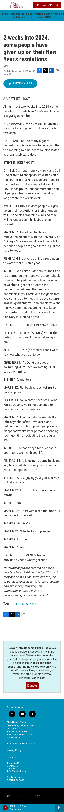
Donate (32, 685)
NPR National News (25, 603)
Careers (11, 768)
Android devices (15, 780)
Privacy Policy (14, 750)
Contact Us (13, 766)
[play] (5, 807)
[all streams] (59, 808)
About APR (13, 763)
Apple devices (14, 777)
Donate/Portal (48, 5)
